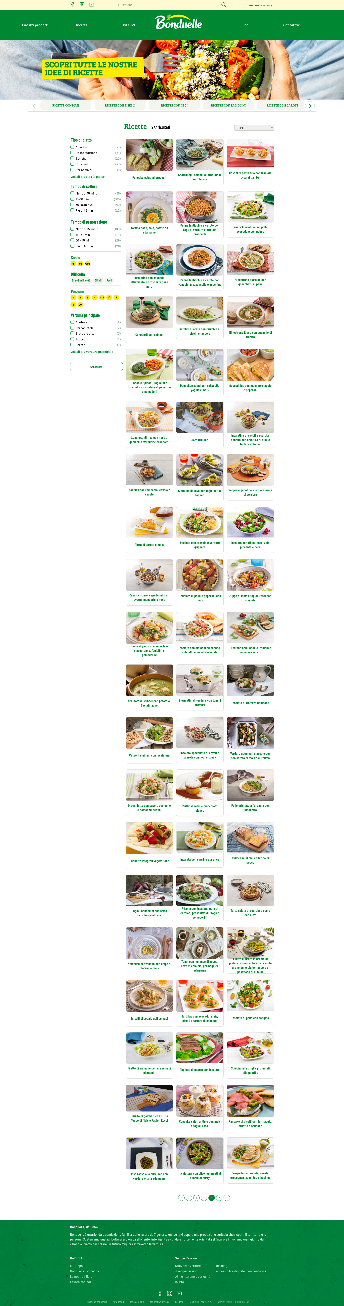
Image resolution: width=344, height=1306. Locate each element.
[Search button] (223, 5)
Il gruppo (179, 1301)
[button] (95, 147)
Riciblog (221, 1265)
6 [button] (116, 297)
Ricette (81, 24)
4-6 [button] (102, 297)
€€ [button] (80, 263)
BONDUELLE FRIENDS (260, 5)
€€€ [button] (87, 263)
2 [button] (80, 297)
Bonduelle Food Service (200, 1301)
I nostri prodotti (35, 24)
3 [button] (87, 297)
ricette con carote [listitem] (282, 105)
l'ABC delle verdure (188, 1265)
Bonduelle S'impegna (84, 1271)
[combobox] (168, 5)
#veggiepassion (186, 1271)
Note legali (118, 1301)
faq (245, 24)
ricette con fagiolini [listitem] (228, 105)
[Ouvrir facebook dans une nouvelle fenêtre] (72, 6)
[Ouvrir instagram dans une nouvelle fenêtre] (82, 6)
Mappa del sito (136, 1301)
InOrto (179, 1282)
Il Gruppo (76, 1265)
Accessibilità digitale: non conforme (241, 1271)
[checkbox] (95, 193)
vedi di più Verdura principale (91, 351)
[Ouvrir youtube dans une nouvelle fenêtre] (91, 6)
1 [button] (73, 297)
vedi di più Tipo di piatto (87, 176)
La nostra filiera (81, 1276)
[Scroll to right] (310, 106)
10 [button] (80, 304)
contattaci (292, 24)
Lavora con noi (80, 1282)
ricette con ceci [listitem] (174, 105)
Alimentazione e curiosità (192, 1276)
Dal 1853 (128, 24)
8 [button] (73, 304)
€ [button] (73, 263)
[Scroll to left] (34, 106)
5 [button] (109, 297)
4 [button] (95, 297)
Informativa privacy (159, 1301)
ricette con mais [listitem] (65, 105)
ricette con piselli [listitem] (120, 105)
